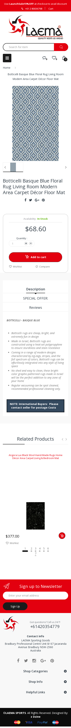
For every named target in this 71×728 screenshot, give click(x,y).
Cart (50, 8)
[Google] (43, 660)
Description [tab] (35, 289)
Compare (44, 266)
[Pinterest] (52, 660)
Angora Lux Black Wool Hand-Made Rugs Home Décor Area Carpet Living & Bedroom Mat (35, 456)
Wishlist (17, 266)
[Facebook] (18, 660)
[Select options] (62, 535)
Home (6, 67)
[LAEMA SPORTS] (35, 27)
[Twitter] (26, 660)
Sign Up (15, 606)
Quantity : (21, 238)
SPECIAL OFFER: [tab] (35, 298)
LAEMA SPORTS (15, 713)
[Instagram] (34, 660)
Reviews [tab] (35, 307)
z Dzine (36, 716)
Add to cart (38, 257)
